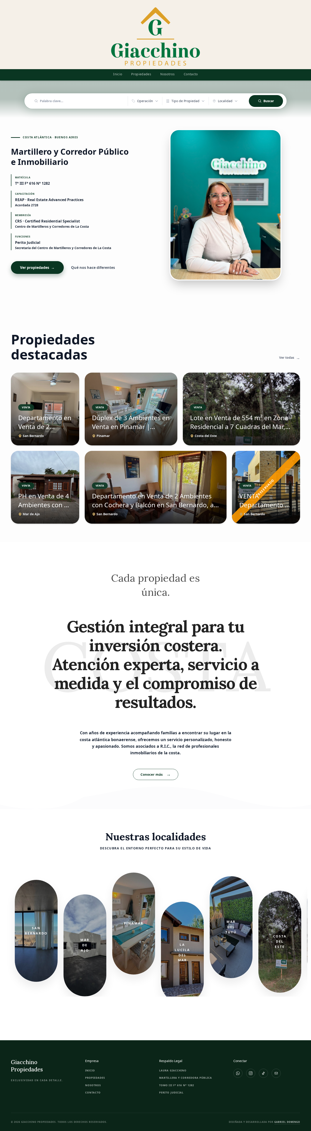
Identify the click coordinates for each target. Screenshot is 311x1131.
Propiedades (141, 74)
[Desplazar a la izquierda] (5, 934)
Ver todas (289, 357)
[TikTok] (263, 1073)
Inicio (117, 74)
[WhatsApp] (237, 1073)
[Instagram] (250, 1073)
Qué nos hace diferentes (93, 267)
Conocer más (155, 774)
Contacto (191, 74)
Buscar (268, 101)
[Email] (276, 1073)
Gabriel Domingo (287, 1121)
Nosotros (167, 74)
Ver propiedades (37, 267)
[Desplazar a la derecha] (305, 934)
